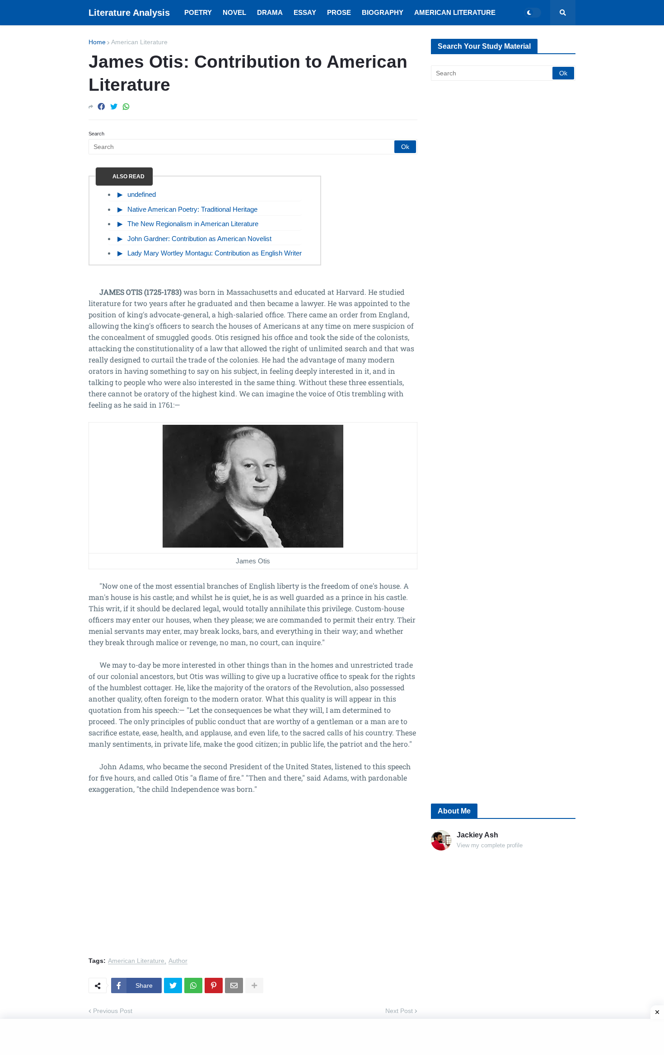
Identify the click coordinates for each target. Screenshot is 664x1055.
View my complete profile (490, 845)
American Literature (139, 42)
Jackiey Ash (477, 835)
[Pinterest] (214, 985)
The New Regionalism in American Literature (192, 224)
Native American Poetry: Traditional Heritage (192, 209)
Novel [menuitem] (234, 12)
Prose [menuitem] (339, 12)
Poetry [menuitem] (198, 12)
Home (97, 42)
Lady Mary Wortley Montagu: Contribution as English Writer (214, 253)
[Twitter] (113, 107)
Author (177, 960)
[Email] (234, 985)
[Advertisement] (253, 881)
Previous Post (112, 1010)
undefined (141, 194)
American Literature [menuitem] (455, 12)
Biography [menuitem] (382, 12)
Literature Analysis (129, 13)
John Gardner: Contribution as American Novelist (199, 238)
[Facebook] (101, 107)
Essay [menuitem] (305, 12)
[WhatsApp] (126, 107)
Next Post (399, 1010)
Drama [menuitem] (270, 12)
